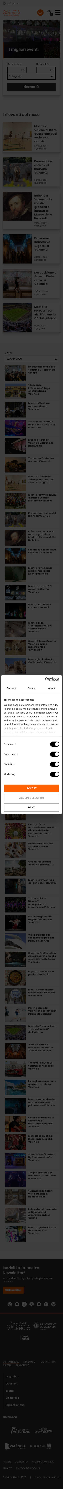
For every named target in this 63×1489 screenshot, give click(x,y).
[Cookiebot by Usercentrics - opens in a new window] (45, 679)
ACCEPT (31, 788)
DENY (31, 807)
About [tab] (51, 688)
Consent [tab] (11, 688)
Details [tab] (32, 688)
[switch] (54, 754)
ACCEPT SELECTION (31, 798)
